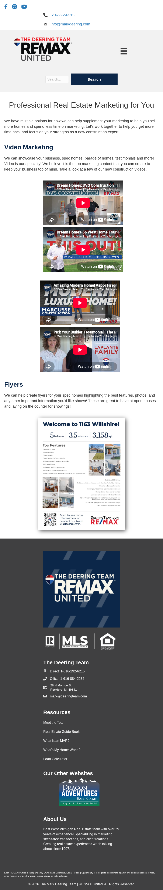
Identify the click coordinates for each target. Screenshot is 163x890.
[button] (94, 79)
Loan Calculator (55, 759)
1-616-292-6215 (72, 671)
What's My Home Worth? (61, 750)
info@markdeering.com (70, 24)
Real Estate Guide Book (61, 731)
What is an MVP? (56, 741)
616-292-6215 (62, 15)
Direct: (55, 671)
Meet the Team (54, 722)
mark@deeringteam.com (68, 696)
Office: (55, 678)
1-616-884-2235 (72, 678)
